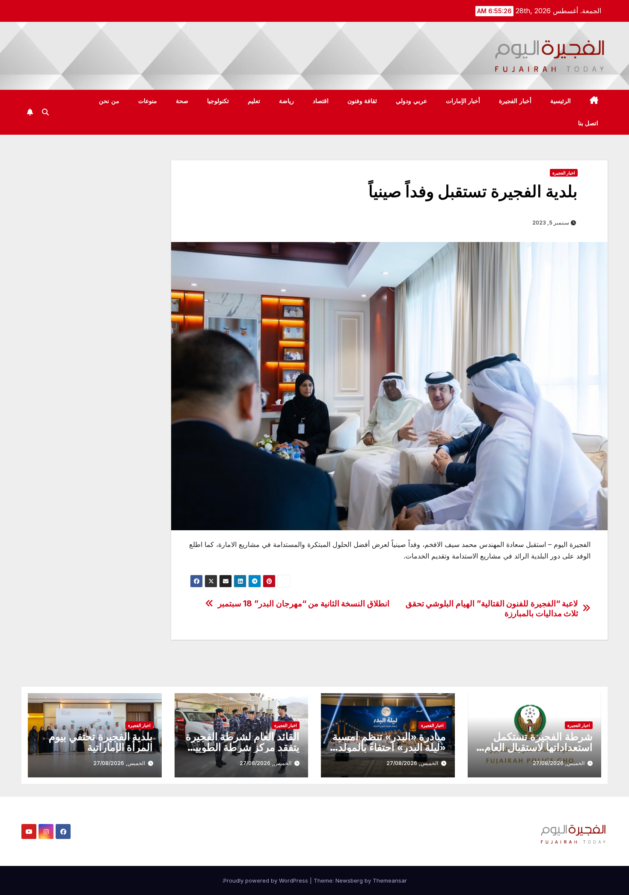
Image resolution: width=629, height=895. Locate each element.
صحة (182, 101)
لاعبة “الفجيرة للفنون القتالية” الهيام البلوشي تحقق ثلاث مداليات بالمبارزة (492, 608)
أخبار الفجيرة (515, 101)
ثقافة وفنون (362, 101)
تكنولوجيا (218, 101)
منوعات (147, 101)
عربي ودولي (411, 101)
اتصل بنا (588, 123)
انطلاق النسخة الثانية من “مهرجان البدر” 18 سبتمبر (303, 603)
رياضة (286, 101)
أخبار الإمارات (463, 101)
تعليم (254, 101)
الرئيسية (560, 101)
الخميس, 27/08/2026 (558, 763)
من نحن (109, 101)
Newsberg (349, 880)
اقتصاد (321, 101)
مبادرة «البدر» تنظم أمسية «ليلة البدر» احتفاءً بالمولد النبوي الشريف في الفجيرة (389, 747)
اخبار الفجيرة (563, 172)
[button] (45, 112)
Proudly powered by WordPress (266, 880)
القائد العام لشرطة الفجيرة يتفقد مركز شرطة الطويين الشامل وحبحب (243, 747)
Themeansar (390, 880)
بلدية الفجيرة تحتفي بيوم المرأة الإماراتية (101, 741)
